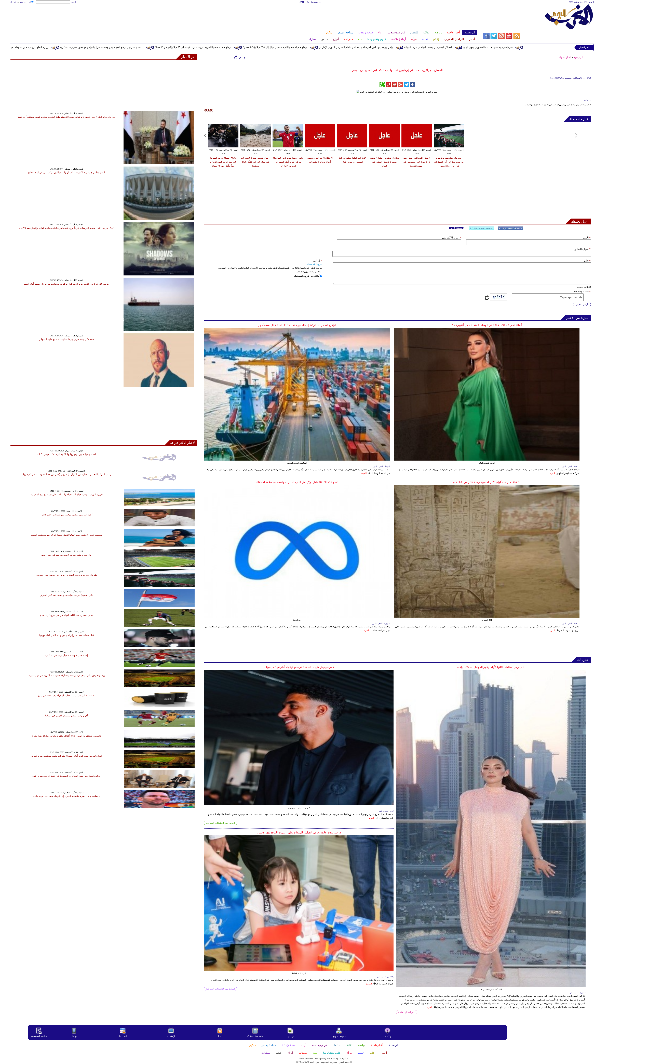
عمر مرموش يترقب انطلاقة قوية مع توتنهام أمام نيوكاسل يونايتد (298, 667)
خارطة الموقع (339, 1036)
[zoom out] (244, 57)
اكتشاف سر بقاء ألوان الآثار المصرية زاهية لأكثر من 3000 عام (486, 482)
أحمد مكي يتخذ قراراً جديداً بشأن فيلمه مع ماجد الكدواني (66, 339)
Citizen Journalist (255, 1036)
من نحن (290, 1036)
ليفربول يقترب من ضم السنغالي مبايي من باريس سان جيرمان (66, 575)
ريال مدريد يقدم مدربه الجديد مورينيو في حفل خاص (66, 555)
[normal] (239, 57)
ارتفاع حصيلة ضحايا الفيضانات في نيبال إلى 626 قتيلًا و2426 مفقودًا (444, 47)
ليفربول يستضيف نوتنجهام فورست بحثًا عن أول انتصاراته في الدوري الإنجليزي (70, 47)
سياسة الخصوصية (39, 1036)
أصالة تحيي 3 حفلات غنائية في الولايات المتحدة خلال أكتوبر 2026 (486, 325)
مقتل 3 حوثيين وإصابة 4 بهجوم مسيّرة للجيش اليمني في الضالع (384, 162)
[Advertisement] (243, 14)
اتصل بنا (123, 1036)
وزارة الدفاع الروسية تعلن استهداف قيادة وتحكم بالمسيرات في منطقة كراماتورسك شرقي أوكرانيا (169, 47)
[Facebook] (510, 230)
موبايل (74, 1036)
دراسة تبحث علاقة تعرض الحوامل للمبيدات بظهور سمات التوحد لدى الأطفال (298, 832)
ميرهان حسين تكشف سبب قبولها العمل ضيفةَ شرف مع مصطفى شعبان (66, 535)
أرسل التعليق (582, 304)
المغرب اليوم (25, 2)
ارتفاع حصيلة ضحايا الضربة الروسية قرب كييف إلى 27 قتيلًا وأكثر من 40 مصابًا (362, 47)
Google (13, 2)
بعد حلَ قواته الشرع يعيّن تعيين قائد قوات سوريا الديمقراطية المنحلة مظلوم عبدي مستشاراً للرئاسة (66, 117)
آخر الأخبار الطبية (406, 1012)
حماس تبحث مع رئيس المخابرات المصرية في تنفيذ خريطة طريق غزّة (66, 776)
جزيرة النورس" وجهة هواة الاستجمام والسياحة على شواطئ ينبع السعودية (67, 494)
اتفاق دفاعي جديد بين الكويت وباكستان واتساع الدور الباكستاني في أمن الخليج (66, 172)
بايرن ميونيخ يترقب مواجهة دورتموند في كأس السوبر (66, 595)
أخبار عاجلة (564, 57)
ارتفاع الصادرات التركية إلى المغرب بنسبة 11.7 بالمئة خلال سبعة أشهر (297, 325)
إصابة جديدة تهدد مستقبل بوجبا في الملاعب (66, 655)
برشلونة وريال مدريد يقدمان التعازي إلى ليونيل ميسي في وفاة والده (66, 796)
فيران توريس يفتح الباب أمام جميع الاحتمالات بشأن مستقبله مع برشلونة (66, 756)
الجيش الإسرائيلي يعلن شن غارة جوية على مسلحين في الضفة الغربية (416, 162)
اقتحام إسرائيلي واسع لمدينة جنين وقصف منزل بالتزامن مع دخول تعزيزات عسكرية (270, 47)
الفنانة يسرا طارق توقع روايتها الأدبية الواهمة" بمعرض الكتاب (66, 454)
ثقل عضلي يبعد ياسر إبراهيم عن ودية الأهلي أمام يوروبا (66, 635)
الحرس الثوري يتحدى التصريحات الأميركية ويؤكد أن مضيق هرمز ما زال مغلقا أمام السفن (66, 284)
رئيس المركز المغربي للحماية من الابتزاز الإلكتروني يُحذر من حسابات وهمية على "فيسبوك (66, 474)
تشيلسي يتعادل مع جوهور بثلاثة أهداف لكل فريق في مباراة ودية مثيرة (66, 735)
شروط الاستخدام (314, 264)
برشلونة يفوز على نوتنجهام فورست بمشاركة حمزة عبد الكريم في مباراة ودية (67, 675)
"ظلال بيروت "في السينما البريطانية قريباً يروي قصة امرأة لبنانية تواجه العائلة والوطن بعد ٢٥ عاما (66, 228)
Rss (220, 1036)
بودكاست (388, 1036)
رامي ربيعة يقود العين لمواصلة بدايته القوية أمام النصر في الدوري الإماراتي (525, 47)
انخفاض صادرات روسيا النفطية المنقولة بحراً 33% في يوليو (66, 695)
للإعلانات (171, 1036)
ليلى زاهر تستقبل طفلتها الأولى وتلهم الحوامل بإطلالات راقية (490, 667)
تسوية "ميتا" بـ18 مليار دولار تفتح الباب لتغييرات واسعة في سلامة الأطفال (297, 482)
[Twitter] (481, 230)
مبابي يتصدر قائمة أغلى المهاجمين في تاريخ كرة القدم (66, 615)
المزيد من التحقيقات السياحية (220, 823)
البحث (73, 2)
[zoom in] (235, 57)
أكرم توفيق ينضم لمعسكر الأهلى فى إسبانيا (66, 715)
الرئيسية (578, 57)
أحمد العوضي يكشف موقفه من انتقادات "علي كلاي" (66, 514)
